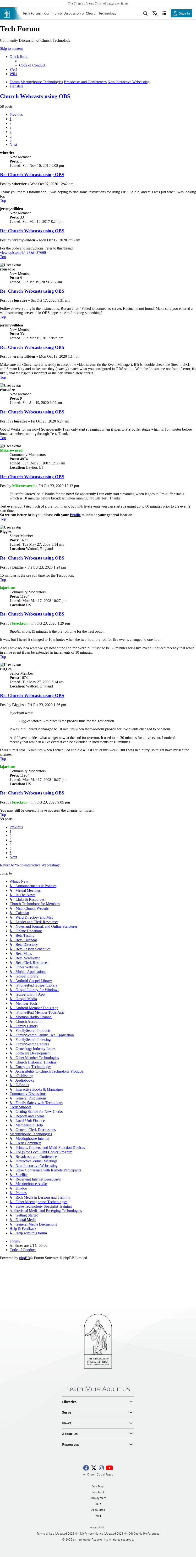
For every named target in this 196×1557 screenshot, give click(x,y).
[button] (16, 114)
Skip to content (11, 48)
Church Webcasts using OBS (35, 96)
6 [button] (10, 140)
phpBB (24, 1258)
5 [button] (10, 136)
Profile (75, 515)
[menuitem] (32, 65)
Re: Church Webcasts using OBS (32, 174)
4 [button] (10, 132)
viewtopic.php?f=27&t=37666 (23, 252)
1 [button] (10, 119)
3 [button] (10, 127)
